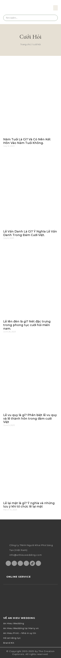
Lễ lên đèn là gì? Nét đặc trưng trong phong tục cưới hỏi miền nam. (27, 325)
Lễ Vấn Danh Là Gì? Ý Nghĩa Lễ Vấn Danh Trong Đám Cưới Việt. (30, 233)
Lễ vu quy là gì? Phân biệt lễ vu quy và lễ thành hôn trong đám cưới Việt (30, 418)
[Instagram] (14, 563)
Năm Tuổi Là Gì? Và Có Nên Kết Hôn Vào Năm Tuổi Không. (27, 141)
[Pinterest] (26, 563)
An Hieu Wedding (13, 623)
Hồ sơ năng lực (12, 638)
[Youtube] (20, 563)
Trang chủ (25, 44)
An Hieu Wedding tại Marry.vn (21, 628)
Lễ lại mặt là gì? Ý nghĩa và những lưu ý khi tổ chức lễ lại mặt (29, 504)
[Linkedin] (38, 563)
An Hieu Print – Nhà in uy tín (19, 633)
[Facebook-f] (8, 563)
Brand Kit (8, 643)
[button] (55, 8)
